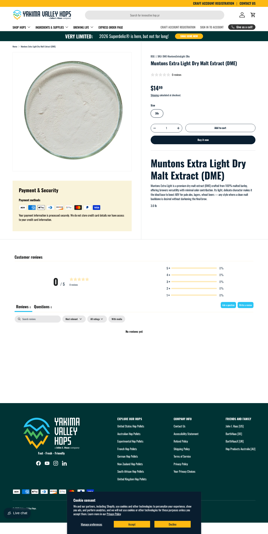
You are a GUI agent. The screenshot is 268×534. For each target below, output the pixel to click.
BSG (153, 56)
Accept (132, 524)
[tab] (42, 307)
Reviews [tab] (23, 306)
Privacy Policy (114, 514)
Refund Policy (181, 441)
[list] (72, 111)
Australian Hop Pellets (128, 434)
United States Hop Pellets (130, 426)
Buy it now (203, 140)
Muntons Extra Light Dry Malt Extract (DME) (38, 46)
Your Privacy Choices (184, 471)
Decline (172, 524)
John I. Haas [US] (235, 426)
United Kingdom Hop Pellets (132, 479)
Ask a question (228, 305)
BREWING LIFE (81, 27)
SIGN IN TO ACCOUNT (211, 27)
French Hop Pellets (127, 449)
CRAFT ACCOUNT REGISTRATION (213, 3)
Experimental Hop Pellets (130, 441)
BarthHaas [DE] (234, 434)
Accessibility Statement (186, 434)
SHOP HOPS (19, 27)
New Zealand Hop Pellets (130, 464)
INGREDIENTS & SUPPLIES (50, 27)
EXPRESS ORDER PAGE (110, 27)
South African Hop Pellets (130, 471)
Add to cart (220, 128)
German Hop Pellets (127, 456)
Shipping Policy (182, 449)
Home (15, 46)
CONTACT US (247, 3)
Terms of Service (182, 456)
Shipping (155, 95)
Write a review (245, 305)
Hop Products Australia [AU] (240, 449)
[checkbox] (116, 319)
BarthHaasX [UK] (235, 441)
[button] (253, 15)
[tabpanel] (134, 344)
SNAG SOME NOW (189, 36)
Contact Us (179, 426)
